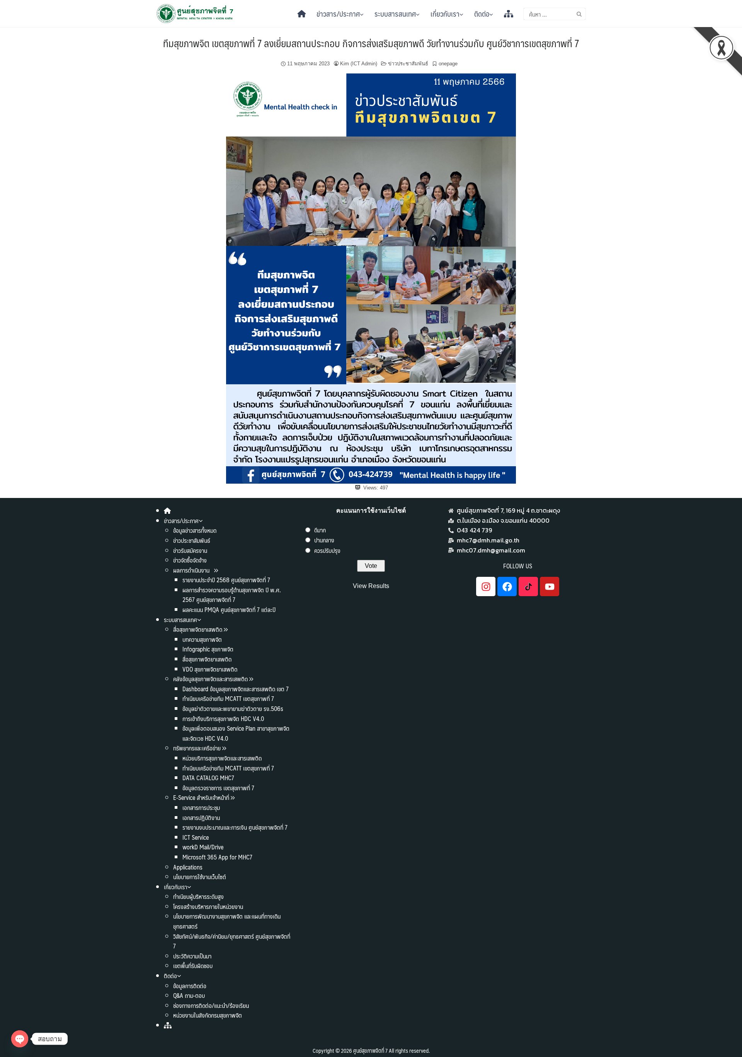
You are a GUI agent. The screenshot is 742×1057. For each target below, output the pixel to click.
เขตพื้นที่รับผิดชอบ (193, 965)
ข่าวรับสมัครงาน (190, 550)
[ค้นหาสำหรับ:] (554, 14)
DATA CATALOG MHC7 (208, 777)
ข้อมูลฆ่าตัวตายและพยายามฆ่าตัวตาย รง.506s (232, 708)
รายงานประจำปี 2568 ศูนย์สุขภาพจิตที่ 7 (226, 580)
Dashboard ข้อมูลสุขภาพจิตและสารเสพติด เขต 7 (235, 689)
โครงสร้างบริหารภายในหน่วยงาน (208, 906)
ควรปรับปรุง (327, 550)
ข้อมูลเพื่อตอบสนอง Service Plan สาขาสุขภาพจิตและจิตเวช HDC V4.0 (235, 733)
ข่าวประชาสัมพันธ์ (408, 63)
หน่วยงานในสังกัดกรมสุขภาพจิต (207, 1015)
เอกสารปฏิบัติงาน (201, 817)
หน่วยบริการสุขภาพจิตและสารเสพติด (222, 758)
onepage (448, 63)
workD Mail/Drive (202, 847)
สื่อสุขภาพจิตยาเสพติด (197, 629)
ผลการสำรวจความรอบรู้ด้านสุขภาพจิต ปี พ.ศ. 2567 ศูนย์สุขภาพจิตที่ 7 (231, 595)
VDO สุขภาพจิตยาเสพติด (209, 669)
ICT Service (195, 837)
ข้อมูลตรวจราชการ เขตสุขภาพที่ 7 (218, 788)
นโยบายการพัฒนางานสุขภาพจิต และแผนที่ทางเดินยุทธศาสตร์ (227, 921)
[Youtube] (549, 586)
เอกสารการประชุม (201, 807)
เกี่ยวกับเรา (445, 13)
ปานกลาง (324, 540)
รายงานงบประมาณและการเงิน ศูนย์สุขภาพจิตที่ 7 (235, 827)
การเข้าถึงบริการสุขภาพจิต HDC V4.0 (223, 718)
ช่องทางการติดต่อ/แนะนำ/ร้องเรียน (211, 1005)
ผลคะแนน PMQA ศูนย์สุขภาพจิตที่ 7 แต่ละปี (229, 609)
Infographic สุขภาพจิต (207, 649)
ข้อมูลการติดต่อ (189, 985)
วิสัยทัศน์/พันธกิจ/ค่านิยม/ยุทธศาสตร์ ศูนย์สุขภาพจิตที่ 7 (231, 941)
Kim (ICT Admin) (358, 63)
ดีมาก (320, 530)
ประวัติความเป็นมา (192, 956)
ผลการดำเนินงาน (192, 570)
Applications (188, 867)
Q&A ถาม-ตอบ (189, 995)
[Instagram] (485, 586)
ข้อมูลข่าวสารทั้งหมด (194, 530)
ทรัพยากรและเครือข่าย (197, 748)
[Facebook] (507, 586)
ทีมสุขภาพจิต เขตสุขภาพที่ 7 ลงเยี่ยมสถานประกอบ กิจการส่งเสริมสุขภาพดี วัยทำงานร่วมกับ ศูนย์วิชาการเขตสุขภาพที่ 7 (371, 42)
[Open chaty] (19, 1038)
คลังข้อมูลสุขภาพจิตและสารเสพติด (211, 678)
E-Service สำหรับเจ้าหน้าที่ (201, 797)
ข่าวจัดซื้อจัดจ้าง (190, 560)
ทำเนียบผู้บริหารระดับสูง (198, 896)
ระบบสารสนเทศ (395, 13)
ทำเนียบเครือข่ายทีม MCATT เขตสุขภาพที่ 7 (228, 698)
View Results (371, 586)
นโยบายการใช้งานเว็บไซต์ (199, 876)
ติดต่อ (481, 13)
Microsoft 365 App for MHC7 (217, 857)
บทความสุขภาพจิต (202, 639)
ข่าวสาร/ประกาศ (338, 13)
